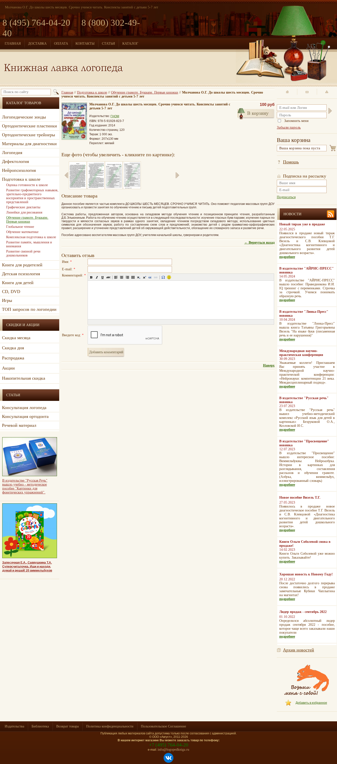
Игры (7, 300)
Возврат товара (67, 726)
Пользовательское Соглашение (163, 726)
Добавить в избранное (311, 703)
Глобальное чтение (20, 227)
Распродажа (13, 357)
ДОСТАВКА (37, 43)
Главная (67, 92)
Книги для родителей (22, 264)
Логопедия (12, 152)
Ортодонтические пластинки (29, 125)
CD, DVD (11, 291)
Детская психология (21, 273)
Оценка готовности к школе (27, 185)
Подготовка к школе (92, 92)
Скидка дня (13, 347)
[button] (91, 277)
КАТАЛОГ (130, 43)
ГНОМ (115, 116)
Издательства (14, 726)
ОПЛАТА (61, 43)
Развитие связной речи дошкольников (23, 253)
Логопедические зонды (24, 117)
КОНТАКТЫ (84, 43)
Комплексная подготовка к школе (31, 237)
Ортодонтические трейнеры (28, 134)
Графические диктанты (23, 207)
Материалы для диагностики (29, 143)
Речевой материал (19, 425)
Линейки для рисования (24, 212)
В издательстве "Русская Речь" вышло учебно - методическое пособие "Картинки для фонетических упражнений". (24, 486)
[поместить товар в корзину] (256, 113)
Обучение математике (22, 232)
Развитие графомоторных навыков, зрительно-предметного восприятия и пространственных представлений (32, 196)
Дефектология (15, 161)
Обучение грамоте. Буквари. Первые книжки (144, 92)
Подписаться (286, 197)
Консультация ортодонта (25, 416)
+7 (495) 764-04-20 (168, 744)
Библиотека (40, 726)
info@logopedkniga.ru (173, 749)
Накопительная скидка (23, 378)
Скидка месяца (16, 337)
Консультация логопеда (24, 407)
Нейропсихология (19, 170)
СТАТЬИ (108, 43)
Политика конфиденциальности (109, 726)
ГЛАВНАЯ (13, 43)
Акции (8, 368)
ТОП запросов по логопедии (29, 309)
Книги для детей (18, 282)
